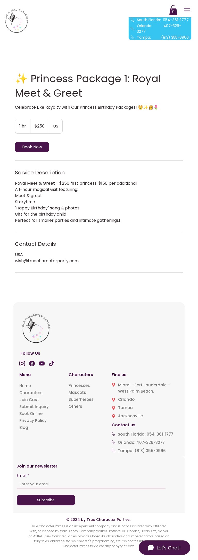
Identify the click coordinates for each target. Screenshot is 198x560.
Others (75, 406)
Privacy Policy (33, 420)
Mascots (77, 392)
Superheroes (81, 399)
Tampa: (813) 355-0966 (163, 37)
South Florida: (163, 19)
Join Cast (29, 399)
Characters (31, 392)
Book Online (31, 413)
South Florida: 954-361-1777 (145, 434)
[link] (32, 147)
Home (25, 385)
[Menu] (187, 10)
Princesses (79, 385)
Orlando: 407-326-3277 (141, 442)
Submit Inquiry (34, 406)
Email (23, 475)
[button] (173, 10)
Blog (23, 427)
